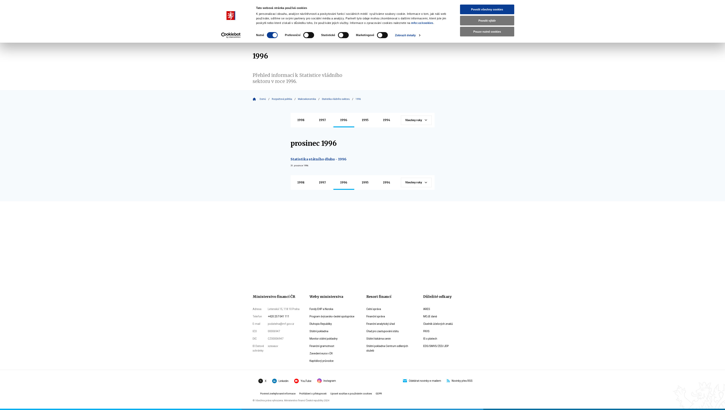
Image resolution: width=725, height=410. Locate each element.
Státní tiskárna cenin (378, 338)
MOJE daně (430, 316)
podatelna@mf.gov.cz (281, 323)
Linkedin (283, 380)
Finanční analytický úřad (380, 323)
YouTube (306, 380)
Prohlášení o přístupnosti (313, 393)
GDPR (379, 393)
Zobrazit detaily (405, 35)
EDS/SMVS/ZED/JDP (436, 346)
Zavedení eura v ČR (321, 353)
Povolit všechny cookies (487, 9)
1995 (365, 120)
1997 (322, 120)
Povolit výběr (487, 20)
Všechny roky (413, 120)
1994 (386, 120)
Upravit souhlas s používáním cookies (351, 393)
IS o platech (430, 338)
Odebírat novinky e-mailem (425, 380)
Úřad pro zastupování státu (382, 331)
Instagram (330, 380)
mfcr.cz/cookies (422, 22)
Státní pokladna (319, 331)
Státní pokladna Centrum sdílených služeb (387, 348)
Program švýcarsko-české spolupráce (332, 316)
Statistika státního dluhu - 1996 (318, 159)
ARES (426, 309)
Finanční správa (375, 316)
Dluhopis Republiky (321, 323)
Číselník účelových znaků (438, 323)
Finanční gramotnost (322, 346)
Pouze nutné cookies (487, 31)
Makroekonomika (307, 99)
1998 (300, 120)
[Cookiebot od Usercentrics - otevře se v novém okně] (230, 35)
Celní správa (373, 309)
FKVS (426, 331)
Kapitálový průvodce (322, 360)
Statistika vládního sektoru (336, 99)
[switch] (308, 35)
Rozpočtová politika (282, 99)
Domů (263, 99)
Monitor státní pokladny (324, 338)
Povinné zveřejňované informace (277, 393)
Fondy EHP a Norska (321, 309)
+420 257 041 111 (278, 316)
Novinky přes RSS (462, 380)
